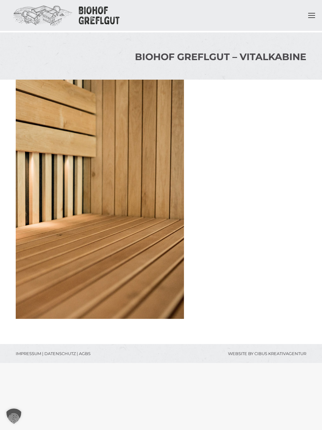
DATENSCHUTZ (60, 353)
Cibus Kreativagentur (280, 353)
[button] (14, 416)
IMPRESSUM (28, 353)
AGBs (85, 353)
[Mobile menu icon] (312, 15)
